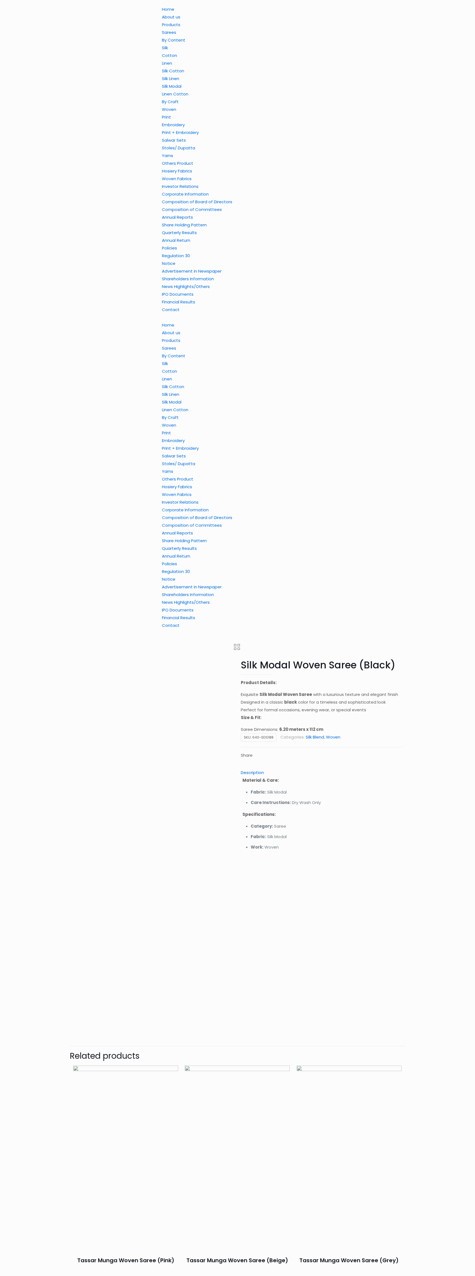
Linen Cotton (175, 94)
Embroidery (173, 125)
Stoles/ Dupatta (178, 148)
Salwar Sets (174, 140)
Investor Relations (180, 186)
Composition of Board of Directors (197, 202)
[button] (198, 317)
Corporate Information (185, 194)
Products (171, 25)
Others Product (177, 163)
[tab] (321, 772)
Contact (170, 309)
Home (168, 9)
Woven (169, 109)
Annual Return (176, 240)
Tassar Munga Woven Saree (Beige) (237, 1260)
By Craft (170, 102)
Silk (165, 48)
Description (252, 772)
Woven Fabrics (177, 179)
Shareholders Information (188, 279)
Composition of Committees (192, 209)
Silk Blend (315, 737)
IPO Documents (178, 294)
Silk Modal (171, 86)
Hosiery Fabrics (177, 171)
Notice (168, 263)
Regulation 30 (176, 256)
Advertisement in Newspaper (192, 271)
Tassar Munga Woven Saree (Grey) (349, 1260)
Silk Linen (170, 78)
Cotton (169, 55)
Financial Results (178, 302)
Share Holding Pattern (184, 225)
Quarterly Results (179, 232)
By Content (173, 40)
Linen (167, 63)
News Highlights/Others (186, 286)
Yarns (167, 155)
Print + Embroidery (180, 132)
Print (166, 117)
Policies (169, 248)
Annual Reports (177, 217)
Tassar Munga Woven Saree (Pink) (125, 1260)
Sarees (169, 32)
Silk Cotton (173, 71)
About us (171, 17)
